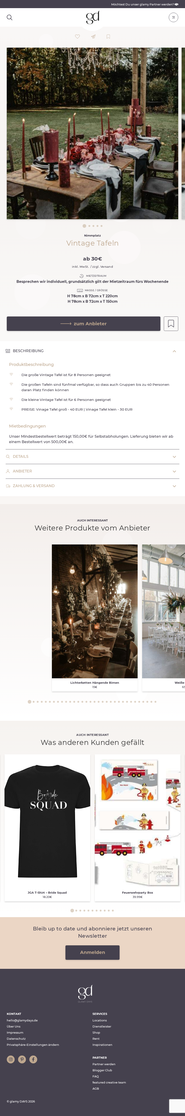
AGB (95, 1088)
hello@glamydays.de (22, 1020)
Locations (99, 1020)
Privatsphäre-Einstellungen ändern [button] (33, 1044)
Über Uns (13, 1026)
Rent (95, 1038)
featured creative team (109, 1082)
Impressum (15, 1032)
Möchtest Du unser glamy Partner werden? (143, 4)
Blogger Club (102, 1070)
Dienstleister (101, 1026)
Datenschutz (16, 1038)
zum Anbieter (90, 323)
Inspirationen (102, 1044)
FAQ (95, 1076)
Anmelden (92, 952)
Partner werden (104, 1064)
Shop (96, 1032)
